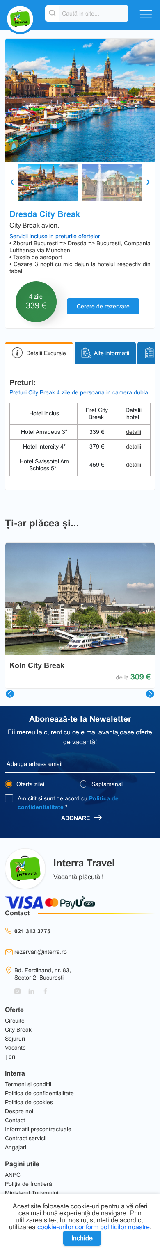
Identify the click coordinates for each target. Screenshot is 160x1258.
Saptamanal (106, 784)
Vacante (15, 1047)
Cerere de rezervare (103, 306)
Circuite (15, 1020)
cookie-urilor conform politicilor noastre (93, 1227)
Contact (15, 1120)
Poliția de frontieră (28, 1184)
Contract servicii (25, 1138)
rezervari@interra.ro (40, 951)
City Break (18, 1029)
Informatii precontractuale (38, 1129)
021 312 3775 (32, 931)
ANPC (13, 1174)
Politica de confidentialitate (39, 1093)
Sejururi (15, 1038)
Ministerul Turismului (31, 1193)
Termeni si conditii (28, 1084)
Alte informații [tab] (111, 352)
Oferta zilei (29, 784)
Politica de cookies (29, 1102)
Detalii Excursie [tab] (46, 352)
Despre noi (19, 1111)
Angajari (15, 1147)
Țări (10, 1056)
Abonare (76, 818)
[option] (80, 100)
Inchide (82, 1238)
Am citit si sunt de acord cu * (68, 802)
